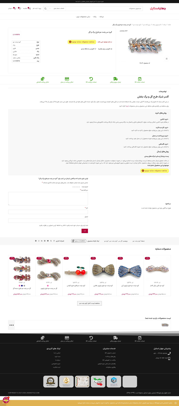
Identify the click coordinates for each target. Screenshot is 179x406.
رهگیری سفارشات (111, 367)
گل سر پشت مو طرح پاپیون (49, 288)
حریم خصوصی (56, 364)
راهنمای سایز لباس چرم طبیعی (107, 364)
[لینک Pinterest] (44, 241)
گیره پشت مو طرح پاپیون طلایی (103, 286)
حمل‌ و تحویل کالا (110, 353)
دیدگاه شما (84, 190)
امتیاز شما (85, 187)
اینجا (127, 106)
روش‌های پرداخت (110, 357)
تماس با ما (57, 353)
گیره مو (106, 241)
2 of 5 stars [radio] (78, 187)
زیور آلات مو (146, 25)
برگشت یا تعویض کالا (109, 360)
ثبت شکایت (56, 367)
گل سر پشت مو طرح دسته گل (22, 288)
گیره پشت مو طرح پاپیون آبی (130, 286)
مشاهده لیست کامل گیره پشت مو (89, 303)
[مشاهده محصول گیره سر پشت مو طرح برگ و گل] (165, 325)
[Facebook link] (54, 241)
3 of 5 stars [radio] (76, 187)
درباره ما (57, 360)
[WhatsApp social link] (39, 241)
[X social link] (51, 241)
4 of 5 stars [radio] (74, 187)
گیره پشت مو (137, 25)
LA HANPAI (16, 35)
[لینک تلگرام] (35, 241)
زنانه (164, 25)
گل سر (120, 241)
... (11, 324)
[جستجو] (45, 8)
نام (86, 208)
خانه (169, 25)
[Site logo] (158, 8)
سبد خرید (57, 357)
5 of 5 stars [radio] (73, 187)
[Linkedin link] (42, 241)
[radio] (50, 285)
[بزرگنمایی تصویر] (166, 58)
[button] (6, 400)
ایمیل (86, 217)
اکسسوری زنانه (156, 25)
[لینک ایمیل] (48, 241)
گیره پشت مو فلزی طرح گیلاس (76, 286)
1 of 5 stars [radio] (79, 187)
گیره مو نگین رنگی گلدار (157, 286)
